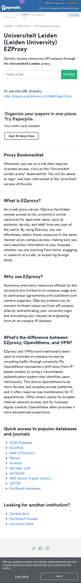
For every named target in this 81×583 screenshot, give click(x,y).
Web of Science (21, 453)
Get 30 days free (21, 136)
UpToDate (17, 473)
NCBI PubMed (20, 443)
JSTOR (14, 483)
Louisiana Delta (21, 524)
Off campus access (47, 26)
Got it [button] (59, 576)
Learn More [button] (22, 576)
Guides (8, 26)
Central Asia (19, 514)
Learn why (74, 15)
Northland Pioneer (23, 519)
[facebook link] (40, 549)
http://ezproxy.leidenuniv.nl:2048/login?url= (38, 96)
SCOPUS (16, 448)
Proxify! (69, 74)
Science (15, 463)
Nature (14, 458)
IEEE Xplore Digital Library (30, 478)
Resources (24, 26)
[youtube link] (47, 549)
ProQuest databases (25, 488)
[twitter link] (33, 549)
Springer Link (20, 468)
